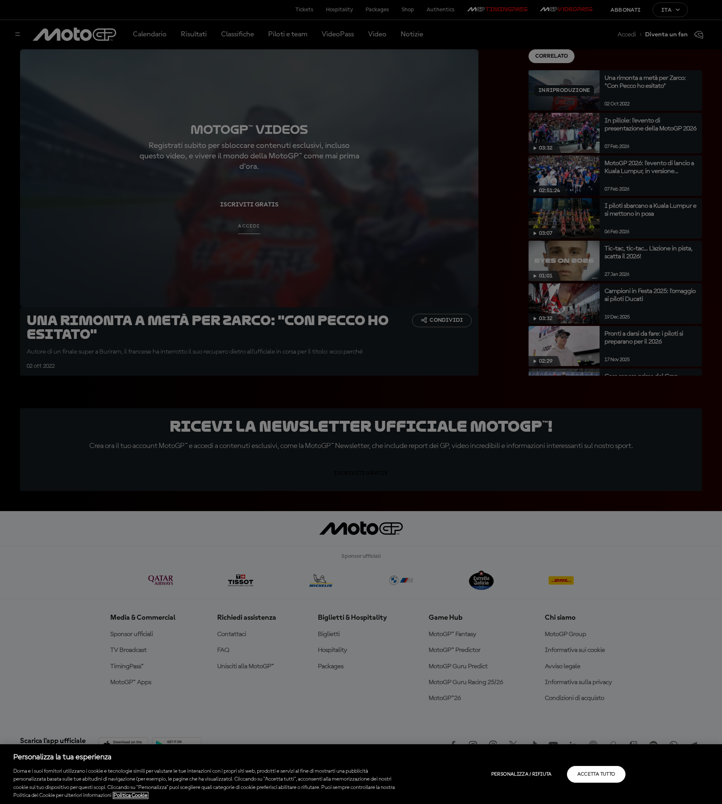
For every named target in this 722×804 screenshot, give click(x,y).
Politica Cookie (130, 795)
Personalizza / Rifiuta (521, 774)
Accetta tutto (596, 774)
